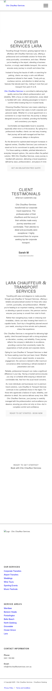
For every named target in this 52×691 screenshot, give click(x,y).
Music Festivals (11, 589)
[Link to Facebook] (42, 685)
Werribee (8, 608)
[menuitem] (44, 5)
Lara (6, 633)
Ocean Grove (10, 629)
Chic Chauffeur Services (13, 91)
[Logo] (21, 5)
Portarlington (9, 615)
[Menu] (44, 5)
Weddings (8, 578)
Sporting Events (11, 585)
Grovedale (8, 626)
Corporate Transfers (12, 570)
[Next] (42, 207)
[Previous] (10, 207)
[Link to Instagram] (46, 685)
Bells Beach (9, 619)
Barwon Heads (10, 611)
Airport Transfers (11, 574)
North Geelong (10, 622)
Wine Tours (9, 581)
